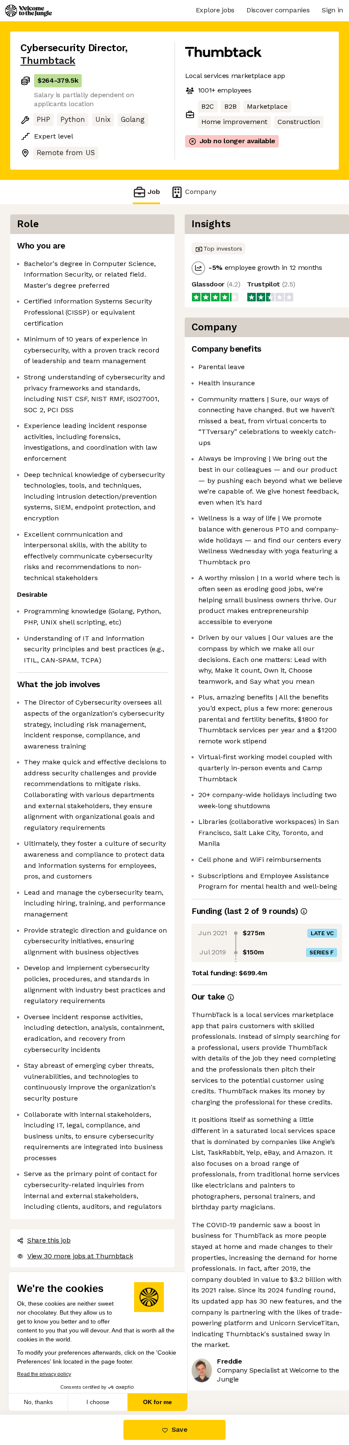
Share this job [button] (49, 1240)
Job (154, 192)
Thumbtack (47, 60)
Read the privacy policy (44, 1374)
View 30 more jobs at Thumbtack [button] (80, 1256)
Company (200, 192)
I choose (97, 1402)
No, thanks (38, 1402)
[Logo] (28, 11)
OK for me (157, 1402)
